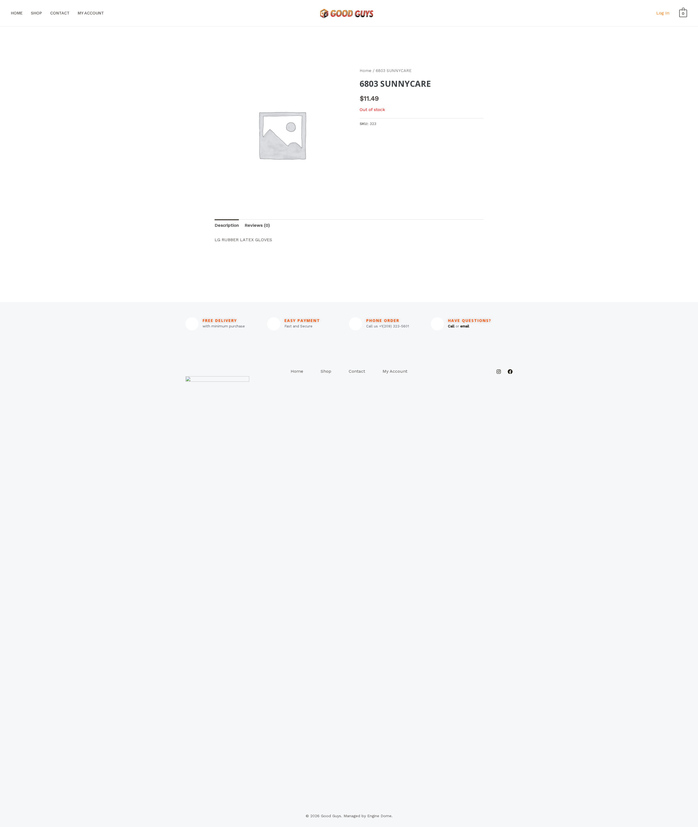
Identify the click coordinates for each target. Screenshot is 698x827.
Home (17, 13)
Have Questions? (469, 320)
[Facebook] (510, 371)
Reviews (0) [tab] (257, 225)
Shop (36, 13)
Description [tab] (227, 225)
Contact (60, 13)
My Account (91, 13)
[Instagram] (498, 371)
